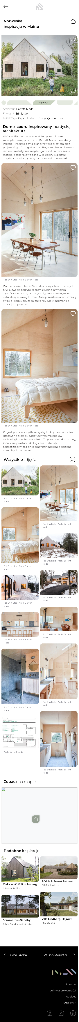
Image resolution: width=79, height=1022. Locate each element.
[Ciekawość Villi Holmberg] (20, 869)
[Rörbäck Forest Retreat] (59, 867)
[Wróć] (6, 7)
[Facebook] (50, 1013)
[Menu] (73, 7)
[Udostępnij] (73, 21)
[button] (39, 811)
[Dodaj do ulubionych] (73, 39)
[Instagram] (61, 1013)
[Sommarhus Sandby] (20, 906)
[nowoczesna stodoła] (39, 6)
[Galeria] (73, 90)
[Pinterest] (73, 1013)
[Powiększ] (39, 65)
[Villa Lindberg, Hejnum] (59, 904)
